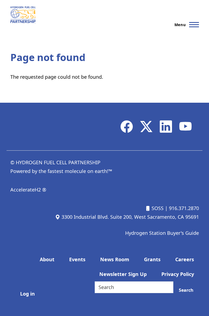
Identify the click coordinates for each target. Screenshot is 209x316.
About (47, 259)
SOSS (157, 208)
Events (77, 259)
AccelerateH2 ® (28, 189)
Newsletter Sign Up (123, 274)
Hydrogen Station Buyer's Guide (162, 233)
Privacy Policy (177, 274)
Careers (184, 259)
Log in (27, 293)
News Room (114, 259)
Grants (152, 259)
